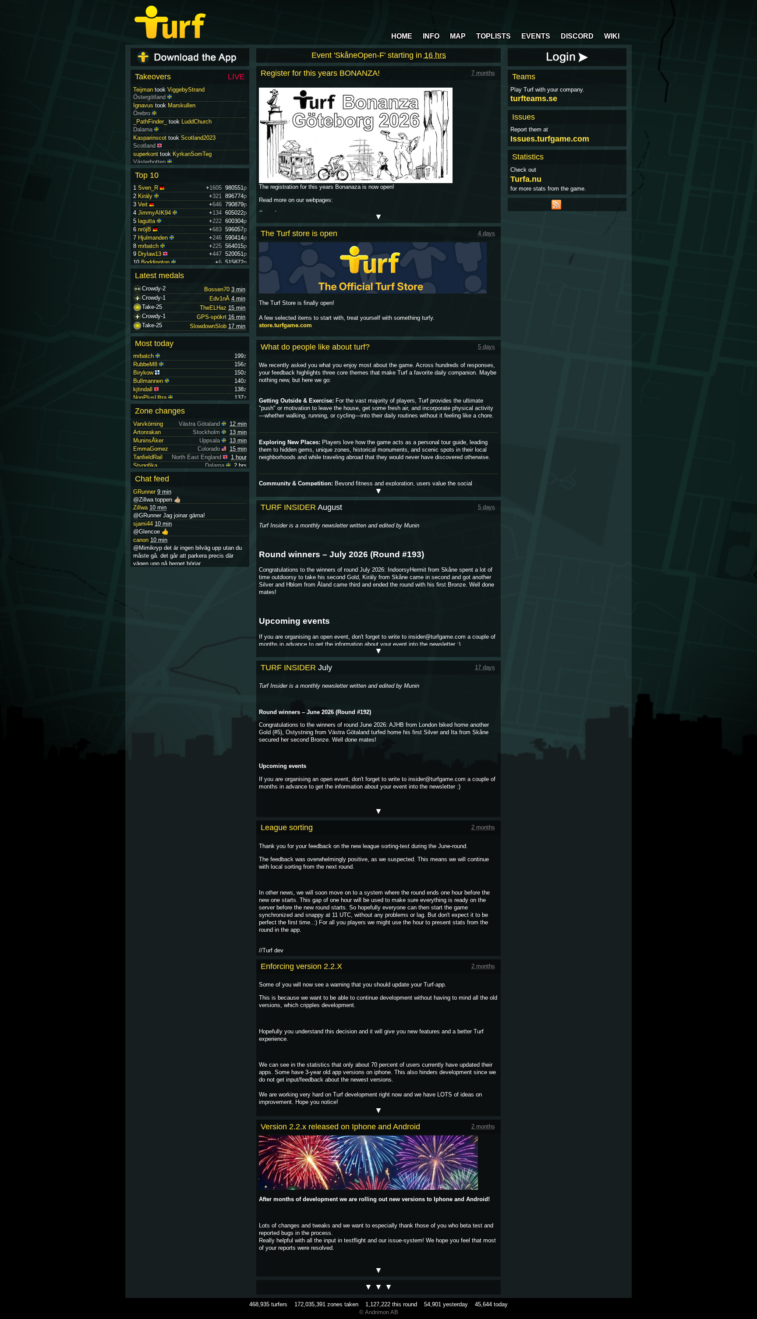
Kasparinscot (149, 154)
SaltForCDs (194, 89)
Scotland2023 (198, 154)
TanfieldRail (148, 457)
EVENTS (535, 36)
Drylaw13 (149, 254)
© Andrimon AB (378, 1312)
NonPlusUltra (149, 397)
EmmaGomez (150, 449)
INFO (431, 36)
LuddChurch (196, 137)
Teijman (143, 105)
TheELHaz (213, 307)
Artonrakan (147, 432)
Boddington (155, 262)
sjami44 (143, 523)
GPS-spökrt (211, 317)
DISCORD (577, 36)
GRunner (144, 491)
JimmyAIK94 (154, 212)
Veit (143, 204)
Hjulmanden (153, 237)
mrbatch (148, 246)
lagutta (146, 221)
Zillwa (140, 507)
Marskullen (181, 121)
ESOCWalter (149, 89)
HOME (401, 36)
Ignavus (143, 121)
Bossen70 (217, 289)
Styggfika (145, 465)
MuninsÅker (148, 440)
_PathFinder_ (150, 137)
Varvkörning (148, 424)
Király (145, 196)
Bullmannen (148, 381)
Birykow (143, 372)
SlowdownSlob (208, 326)
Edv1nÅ (219, 298)
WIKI (611, 36)
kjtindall (142, 389)
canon (141, 540)
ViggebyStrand (186, 105)
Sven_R (148, 187)
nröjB (144, 229)
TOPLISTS (493, 36)
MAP (458, 36)
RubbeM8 (145, 364)
